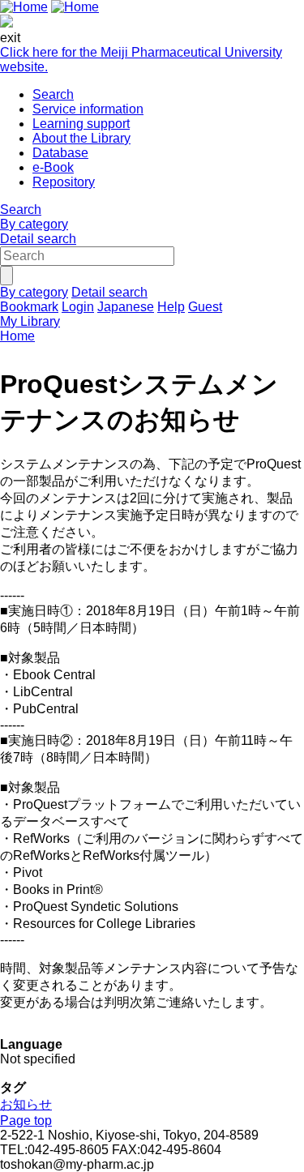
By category (34, 224)
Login (78, 307)
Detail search (38, 239)
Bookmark (29, 307)
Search (53, 94)
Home (17, 336)
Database (60, 153)
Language (31, 1044)
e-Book (53, 167)
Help (171, 307)
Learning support (81, 123)
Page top (26, 1120)
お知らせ (26, 1104)
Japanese (125, 307)
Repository (63, 182)
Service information (87, 109)
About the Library (81, 138)
